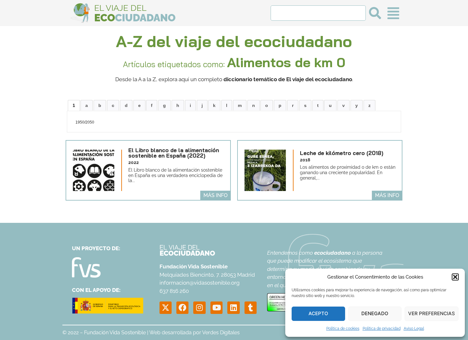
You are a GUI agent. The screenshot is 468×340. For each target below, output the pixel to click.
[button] (455, 277)
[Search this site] (318, 13)
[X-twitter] (166, 307)
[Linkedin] (233, 307)
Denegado (374, 313)
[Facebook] (182, 307)
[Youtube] (216, 307)
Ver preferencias (431, 313)
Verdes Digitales (221, 332)
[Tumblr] (251, 307)
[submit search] (375, 13)
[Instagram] (199, 307)
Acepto (318, 313)
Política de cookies (342, 328)
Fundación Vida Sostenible (115, 332)
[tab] (74, 105)
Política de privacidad (382, 328)
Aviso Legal (414, 328)
